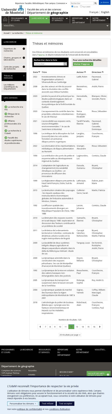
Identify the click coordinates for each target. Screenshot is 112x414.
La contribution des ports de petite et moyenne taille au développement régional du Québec (58, 158)
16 (95, 326)
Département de (47, 12)
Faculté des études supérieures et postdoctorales (13, 140)
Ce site (75, 7)
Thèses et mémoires (8, 76)
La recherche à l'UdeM (13, 132)
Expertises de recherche (10, 49)
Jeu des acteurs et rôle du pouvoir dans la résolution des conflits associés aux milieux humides (57, 89)
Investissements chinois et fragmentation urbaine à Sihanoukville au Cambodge (54, 79)
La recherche (17, 33)
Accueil (6, 33)
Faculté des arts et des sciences (44, 9)
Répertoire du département (63, 352)
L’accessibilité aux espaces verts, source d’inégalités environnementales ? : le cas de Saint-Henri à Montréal (56, 125)
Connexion (60, 3)
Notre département (82, 351)
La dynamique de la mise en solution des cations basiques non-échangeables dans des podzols (58, 273)
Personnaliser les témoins (23, 403)
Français (93, 12)
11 (66, 326)
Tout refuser (48, 403)
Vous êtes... (100, 349)
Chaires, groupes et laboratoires (12, 58)
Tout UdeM (86, 7)
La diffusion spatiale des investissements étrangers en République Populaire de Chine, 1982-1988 (58, 209)
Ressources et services (45, 351)
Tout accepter (65, 403)
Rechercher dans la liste (45, 60)
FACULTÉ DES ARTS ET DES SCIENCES (96, 374)
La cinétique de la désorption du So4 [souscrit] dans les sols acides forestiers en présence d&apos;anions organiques (58, 137)
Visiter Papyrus (82, 64)
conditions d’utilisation (59, 409)
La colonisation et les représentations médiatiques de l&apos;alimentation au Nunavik (58, 149)
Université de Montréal (12, 9)
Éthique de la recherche (12, 115)
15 (89, 326)
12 (72, 327)
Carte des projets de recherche (11, 67)
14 (84, 326)
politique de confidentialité (29, 409)
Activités (31, 374)
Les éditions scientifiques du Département (11, 86)
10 (61, 326)
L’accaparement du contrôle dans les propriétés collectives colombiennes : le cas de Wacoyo (58, 114)
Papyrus (41, 54)
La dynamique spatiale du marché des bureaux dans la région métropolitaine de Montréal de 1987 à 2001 (58, 293)
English (105, 12)
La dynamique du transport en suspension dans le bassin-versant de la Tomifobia (57, 283)
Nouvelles (32, 370)
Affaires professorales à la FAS (13, 124)
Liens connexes (11, 97)
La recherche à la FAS (14, 108)
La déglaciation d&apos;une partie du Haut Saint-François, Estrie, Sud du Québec (58, 183)
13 (78, 326)
